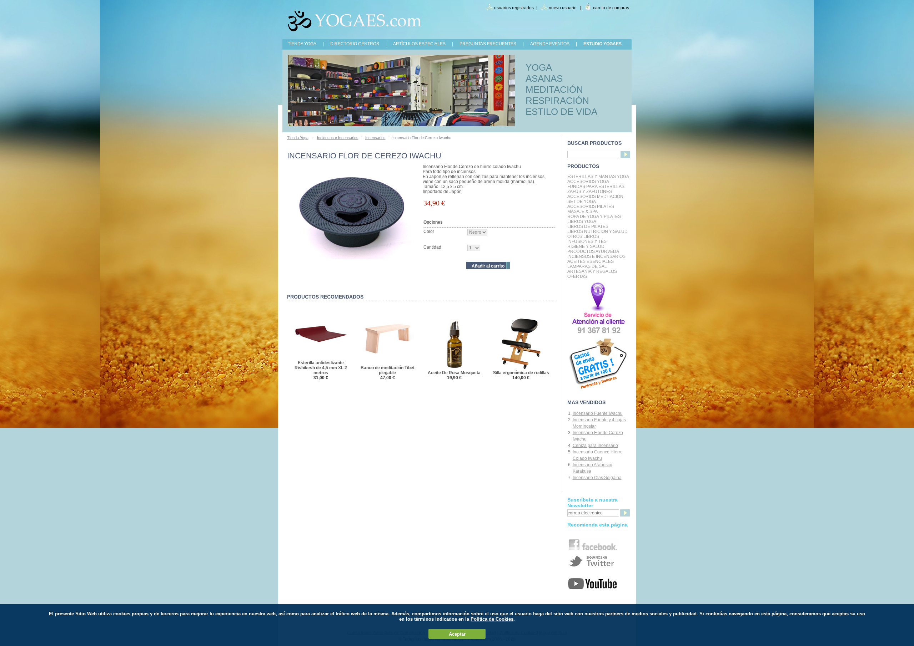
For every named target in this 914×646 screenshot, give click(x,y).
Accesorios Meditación (595, 196)
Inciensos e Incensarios (337, 138)
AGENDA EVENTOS (549, 43)
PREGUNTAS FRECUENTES (487, 43)
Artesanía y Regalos (592, 271)
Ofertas (577, 276)
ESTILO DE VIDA (561, 111)
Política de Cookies (492, 619)
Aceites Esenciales (590, 261)
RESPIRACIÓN (557, 100)
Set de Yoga (581, 201)
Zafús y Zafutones (589, 191)
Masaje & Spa (582, 211)
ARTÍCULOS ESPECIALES (419, 43)
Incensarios (375, 138)
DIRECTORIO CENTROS (354, 43)
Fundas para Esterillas (595, 186)
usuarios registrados (514, 7)
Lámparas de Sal (587, 266)
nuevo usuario (563, 7)
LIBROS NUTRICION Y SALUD (597, 231)
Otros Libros (583, 236)
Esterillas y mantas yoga (598, 176)
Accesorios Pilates (590, 206)
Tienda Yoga (297, 138)
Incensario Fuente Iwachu (598, 413)
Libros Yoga (581, 221)
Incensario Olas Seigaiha (597, 477)
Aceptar (457, 634)
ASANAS (544, 78)
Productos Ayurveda (593, 251)
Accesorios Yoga (588, 181)
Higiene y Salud (585, 246)
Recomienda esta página (597, 525)
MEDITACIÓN (554, 89)
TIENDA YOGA (302, 43)
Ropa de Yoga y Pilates (594, 216)
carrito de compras (611, 7)
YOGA (539, 67)
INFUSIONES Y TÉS (587, 241)
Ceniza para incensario (595, 445)
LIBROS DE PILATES (587, 226)
